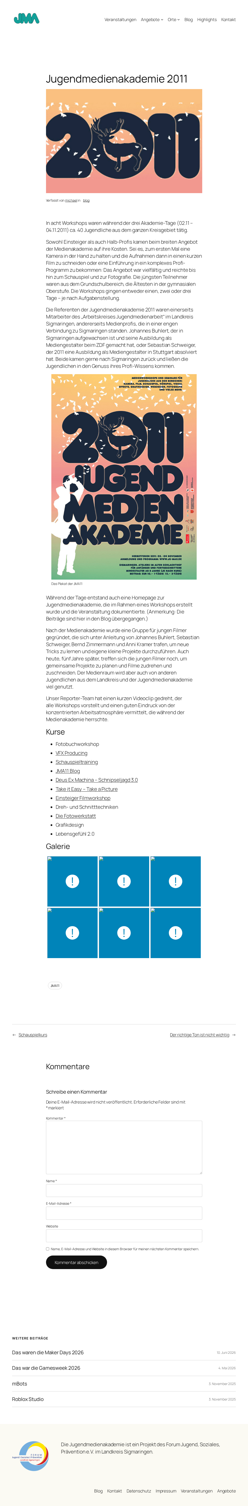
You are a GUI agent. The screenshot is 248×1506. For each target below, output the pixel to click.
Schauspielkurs (33, 1034)
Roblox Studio (28, 1399)
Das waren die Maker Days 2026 (48, 1352)
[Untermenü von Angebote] (162, 19)
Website (52, 1226)
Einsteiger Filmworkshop (83, 798)
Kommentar (56, 1118)
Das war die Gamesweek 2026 (46, 1368)
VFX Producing (72, 752)
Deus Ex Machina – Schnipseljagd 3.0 (97, 779)
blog (86, 200)
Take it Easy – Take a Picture (87, 789)
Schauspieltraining (77, 761)
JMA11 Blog (68, 770)
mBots (19, 1383)
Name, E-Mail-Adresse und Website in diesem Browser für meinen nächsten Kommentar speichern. (125, 1249)
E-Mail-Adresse (58, 1203)
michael (71, 200)
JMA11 (55, 985)
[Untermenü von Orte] (178, 19)
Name (51, 1181)
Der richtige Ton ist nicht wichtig (199, 1034)
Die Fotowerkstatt (76, 815)
